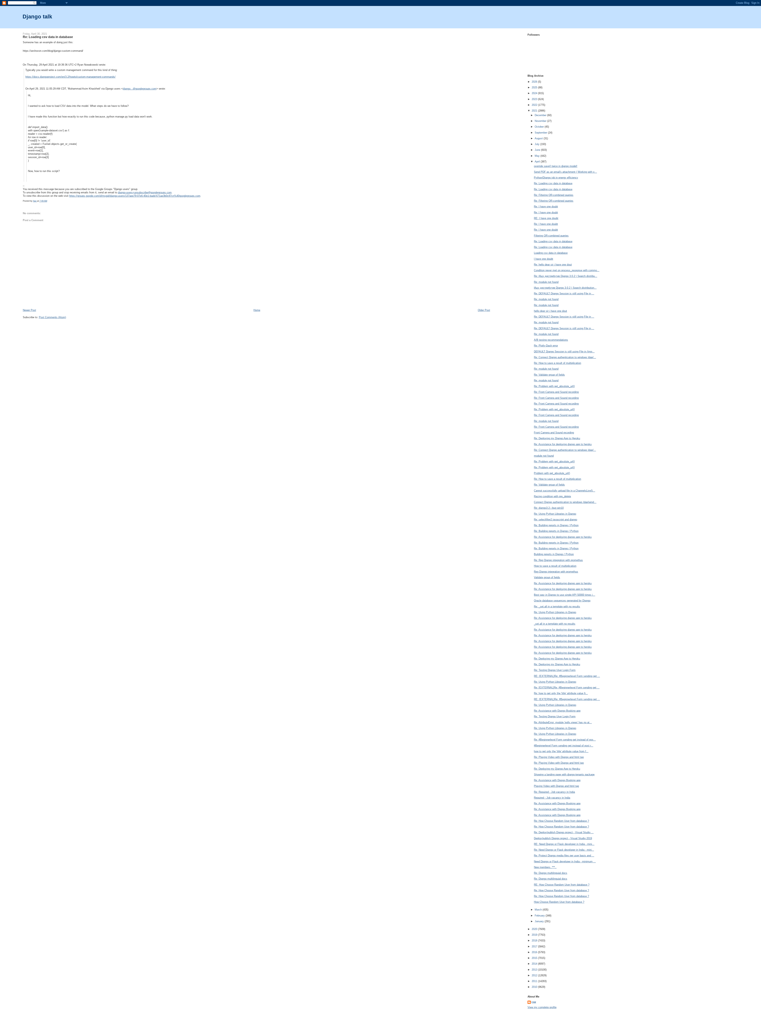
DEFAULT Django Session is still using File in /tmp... (564, 351)
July (537, 144)
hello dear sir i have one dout (550, 310)
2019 (535, 934)
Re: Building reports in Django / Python (556, 525)
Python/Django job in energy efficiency (556, 177)
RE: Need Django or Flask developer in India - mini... (564, 844)
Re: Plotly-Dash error (546, 345)
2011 (535, 981)
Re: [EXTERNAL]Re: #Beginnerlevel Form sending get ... (566, 687)
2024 (535, 93)
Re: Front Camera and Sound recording (556, 391)
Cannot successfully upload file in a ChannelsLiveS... (564, 490)
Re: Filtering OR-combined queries (553, 195)
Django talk (37, 16)
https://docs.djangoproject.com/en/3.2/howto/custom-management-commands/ (70, 76)
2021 (535, 110)
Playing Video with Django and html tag (556, 786)
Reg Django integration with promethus (556, 571)
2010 (535, 986)
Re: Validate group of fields (549, 374)
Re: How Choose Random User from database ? (561, 820)
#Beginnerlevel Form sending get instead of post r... (563, 745)
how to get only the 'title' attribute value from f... (561, 751)
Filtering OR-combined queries (551, 235)
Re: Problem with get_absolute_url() (554, 386)
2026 (535, 81)
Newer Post (29, 310)
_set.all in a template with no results (554, 623)
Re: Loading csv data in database (553, 183)
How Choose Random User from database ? (559, 901)
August (539, 138)
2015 (535, 957)
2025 (535, 87)
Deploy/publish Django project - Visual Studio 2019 (563, 838)
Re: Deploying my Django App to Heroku (557, 438)
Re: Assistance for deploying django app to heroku (563, 444)
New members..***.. (545, 867)
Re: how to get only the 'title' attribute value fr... (561, 693)
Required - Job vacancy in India (552, 797)
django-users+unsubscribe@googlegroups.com (145, 192)
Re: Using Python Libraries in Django (555, 513)
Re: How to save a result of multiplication (557, 363)
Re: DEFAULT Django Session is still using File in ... (564, 293)
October (540, 126)
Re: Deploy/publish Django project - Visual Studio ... (564, 832)
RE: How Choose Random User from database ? (561, 884)
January (540, 921)
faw (534, 1002)
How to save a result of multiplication (555, 565)
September (541, 132)
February (540, 915)
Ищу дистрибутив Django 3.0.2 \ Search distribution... (565, 287)
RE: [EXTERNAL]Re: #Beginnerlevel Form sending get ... (567, 676)
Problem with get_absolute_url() (552, 473)
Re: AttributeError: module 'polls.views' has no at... (563, 722)
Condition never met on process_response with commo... (566, 270)
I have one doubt (543, 258)
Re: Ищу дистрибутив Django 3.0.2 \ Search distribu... (565, 276)
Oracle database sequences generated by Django (562, 600)
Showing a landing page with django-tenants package (564, 774)
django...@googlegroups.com (139, 88)
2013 (535, 969)
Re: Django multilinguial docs (550, 872)
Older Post (484, 310)
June (538, 149)
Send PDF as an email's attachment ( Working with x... (565, 171)
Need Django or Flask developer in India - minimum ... (565, 861)
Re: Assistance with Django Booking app (557, 710)
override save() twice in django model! (555, 166)
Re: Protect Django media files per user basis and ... (564, 855)
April (538, 161)
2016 (535, 952)
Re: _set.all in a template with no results (557, 606)
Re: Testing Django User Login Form (555, 670)
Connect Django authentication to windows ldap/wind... (565, 502)
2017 (535, 946)
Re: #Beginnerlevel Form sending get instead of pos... (565, 739)
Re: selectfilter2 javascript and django (555, 519)
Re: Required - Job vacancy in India (554, 791)
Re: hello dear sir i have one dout (553, 264)
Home (256, 310)
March (539, 909)
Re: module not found (546, 282)
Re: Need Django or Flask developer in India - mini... (564, 849)
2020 (535, 929)
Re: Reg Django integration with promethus (558, 560)
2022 (535, 104)
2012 (535, 975)
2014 (535, 963)
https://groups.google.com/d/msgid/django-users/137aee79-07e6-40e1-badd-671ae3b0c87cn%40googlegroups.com (134, 195)
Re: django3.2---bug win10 (549, 507)
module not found (544, 455)
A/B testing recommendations (551, 339)
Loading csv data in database (551, 252)
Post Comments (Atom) (52, 317)
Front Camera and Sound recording (554, 432)
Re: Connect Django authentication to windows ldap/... (565, 357)
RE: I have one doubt (546, 218)
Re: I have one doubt (546, 206)
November (541, 120)
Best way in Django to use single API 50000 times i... (564, 594)
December (541, 115)
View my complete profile (542, 1007)
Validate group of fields (547, 577)
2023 (535, 99)
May (537, 155)
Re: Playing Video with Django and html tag (559, 757)
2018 (535, 940)
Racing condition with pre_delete (552, 496)
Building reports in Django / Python (554, 554)
